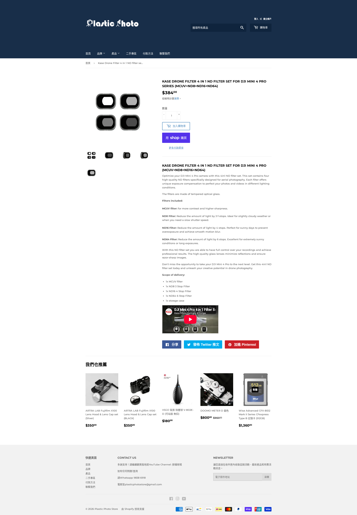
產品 (115, 53)
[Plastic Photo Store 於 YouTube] (184, 499)
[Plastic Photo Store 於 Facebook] (171, 499)
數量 (164, 108)
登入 (256, 19)
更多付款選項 (176, 147)
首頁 (88, 53)
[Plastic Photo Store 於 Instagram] (177, 499)
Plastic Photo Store (106, 508)
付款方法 (148, 53)
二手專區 (131, 53)
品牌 (100, 53)
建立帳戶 (267, 19)
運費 (176, 98)
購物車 (263, 27)
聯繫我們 (165, 53)
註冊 (267, 477)
